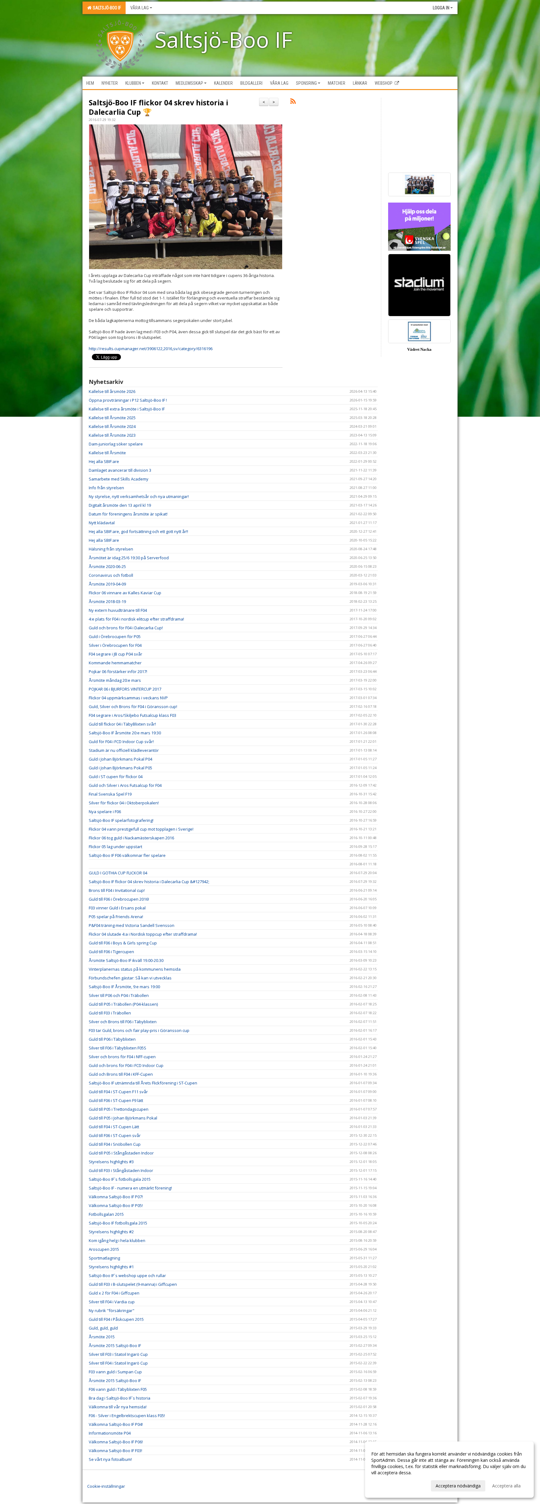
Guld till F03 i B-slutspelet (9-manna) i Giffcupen (133, 1284)
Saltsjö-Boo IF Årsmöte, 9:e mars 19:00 (124, 986)
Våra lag (139, 7)
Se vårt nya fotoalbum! (110, 1459)
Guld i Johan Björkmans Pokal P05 (120, 768)
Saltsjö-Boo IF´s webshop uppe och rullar (127, 1275)
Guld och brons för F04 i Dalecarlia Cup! (126, 628)
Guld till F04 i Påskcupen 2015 (116, 1319)
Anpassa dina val (388, 1485)
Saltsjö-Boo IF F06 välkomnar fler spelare (127, 855)
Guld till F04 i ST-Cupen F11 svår (118, 1091)
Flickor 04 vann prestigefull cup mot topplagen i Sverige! (141, 829)
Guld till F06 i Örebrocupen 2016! (119, 899)
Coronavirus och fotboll (111, 575)
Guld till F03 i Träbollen (110, 1013)
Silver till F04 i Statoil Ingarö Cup (118, 1363)
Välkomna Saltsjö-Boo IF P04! (116, 1424)
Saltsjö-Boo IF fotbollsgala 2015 (118, 1223)
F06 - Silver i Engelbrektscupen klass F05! (127, 1415)
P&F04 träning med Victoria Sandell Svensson (131, 925)
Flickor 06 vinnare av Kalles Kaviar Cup (125, 593)
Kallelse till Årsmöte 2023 (112, 435)
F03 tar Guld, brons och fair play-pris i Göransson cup (139, 1030)
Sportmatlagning (104, 1258)
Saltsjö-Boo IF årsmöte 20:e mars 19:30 (125, 733)
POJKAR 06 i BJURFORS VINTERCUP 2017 (125, 689)
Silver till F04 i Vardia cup (112, 1302)
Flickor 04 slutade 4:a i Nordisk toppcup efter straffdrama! (143, 934)
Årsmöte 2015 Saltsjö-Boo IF (115, 1345)
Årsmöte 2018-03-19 (107, 601)
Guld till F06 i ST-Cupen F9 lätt (116, 1100)
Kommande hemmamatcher (115, 663)
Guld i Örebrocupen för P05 (115, 636)
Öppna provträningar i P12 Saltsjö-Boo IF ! (128, 400)
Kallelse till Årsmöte (107, 452)
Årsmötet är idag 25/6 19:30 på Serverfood (129, 558)
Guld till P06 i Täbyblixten (112, 1039)
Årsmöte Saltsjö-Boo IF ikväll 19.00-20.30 (126, 960)
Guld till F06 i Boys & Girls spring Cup (123, 943)
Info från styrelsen (106, 487)
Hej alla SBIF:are (104, 461)
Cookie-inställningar (106, 1486)
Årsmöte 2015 (102, 1337)
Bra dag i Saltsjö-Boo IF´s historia (119, 1398)
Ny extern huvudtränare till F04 (118, 610)
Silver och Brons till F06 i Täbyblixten (123, 1021)
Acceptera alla (506, 1486)
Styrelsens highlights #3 (111, 1161)
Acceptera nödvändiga (458, 1486)
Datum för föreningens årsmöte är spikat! (128, 514)
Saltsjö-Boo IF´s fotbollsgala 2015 (120, 1179)
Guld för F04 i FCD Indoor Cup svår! (121, 741)
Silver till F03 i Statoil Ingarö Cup (118, 1354)
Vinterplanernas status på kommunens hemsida (135, 969)
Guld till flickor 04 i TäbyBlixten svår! (122, 724)
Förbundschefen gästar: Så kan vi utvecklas (130, 978)
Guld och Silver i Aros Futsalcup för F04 (125, 785)
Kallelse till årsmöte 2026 (112, 391)
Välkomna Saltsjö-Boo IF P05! (116, 1205)
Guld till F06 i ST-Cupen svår (115, 1135)
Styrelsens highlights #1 (111, 1267)
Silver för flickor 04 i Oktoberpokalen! (124, 803)
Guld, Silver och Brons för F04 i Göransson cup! (133, 706)
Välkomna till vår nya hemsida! (118, 1407)
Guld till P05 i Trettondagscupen (118, 1109)
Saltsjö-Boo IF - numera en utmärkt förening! (130, 1188)
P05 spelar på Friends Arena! (116, 916)
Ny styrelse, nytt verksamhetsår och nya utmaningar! (139, 496)
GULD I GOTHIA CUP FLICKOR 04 (118, 873)
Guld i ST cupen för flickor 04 (115, 776)
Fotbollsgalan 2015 (106, 1214)
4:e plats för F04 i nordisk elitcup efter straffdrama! (136, 619)
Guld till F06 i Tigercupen (111, 951)
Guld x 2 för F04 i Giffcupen (114, 1293)
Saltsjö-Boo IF (106, 7)
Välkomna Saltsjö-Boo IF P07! (116, 1197)
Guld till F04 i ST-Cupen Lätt (114, 1126)
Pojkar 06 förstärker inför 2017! (118, 671)
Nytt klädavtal (102, 523)
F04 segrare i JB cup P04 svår (115, 654)
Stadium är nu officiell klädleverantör (124, 750)
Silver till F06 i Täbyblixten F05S (117, 1048)
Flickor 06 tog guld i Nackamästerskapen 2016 (131, 838)
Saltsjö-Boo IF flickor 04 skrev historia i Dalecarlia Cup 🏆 (158, 107)
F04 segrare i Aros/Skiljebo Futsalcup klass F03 (132, 715)
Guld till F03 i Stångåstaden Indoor (121, 1170)
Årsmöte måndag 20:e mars (115, 680)
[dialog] (449, 1469)
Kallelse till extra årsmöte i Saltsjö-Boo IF (127, 409)
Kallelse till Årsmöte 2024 (112, 426)
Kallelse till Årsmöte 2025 (112, 417)
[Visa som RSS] (293, 102)
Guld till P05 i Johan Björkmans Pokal (123, 1118)
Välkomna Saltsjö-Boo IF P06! (116, 1442)
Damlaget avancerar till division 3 (120, 470)
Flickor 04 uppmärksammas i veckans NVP (128, 698)
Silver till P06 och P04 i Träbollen (119, 995)
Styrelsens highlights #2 (111, 1232)
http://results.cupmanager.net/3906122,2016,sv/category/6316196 (150, 348)
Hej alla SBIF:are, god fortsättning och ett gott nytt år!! (138, 531)
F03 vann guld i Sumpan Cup (115, 1372)
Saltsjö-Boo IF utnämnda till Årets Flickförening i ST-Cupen (143, 1083)
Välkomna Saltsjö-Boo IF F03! (115, 1450)
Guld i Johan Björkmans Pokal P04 (120, 759)
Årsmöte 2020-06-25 (107, 566)
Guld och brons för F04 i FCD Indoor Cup (126, 1065)
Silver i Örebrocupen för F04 (115, 645)
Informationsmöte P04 (110, 1433)
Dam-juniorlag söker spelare (116, 444)
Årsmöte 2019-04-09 (107, 584)
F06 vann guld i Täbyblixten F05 (118, 1389)
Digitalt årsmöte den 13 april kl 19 (120, 505)
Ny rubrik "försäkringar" (111, 1310)
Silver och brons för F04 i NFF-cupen (122, 1056)
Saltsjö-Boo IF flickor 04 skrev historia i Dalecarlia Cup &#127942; (149, 881)
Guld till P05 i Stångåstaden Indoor (121, 1153)
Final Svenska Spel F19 (110, 794)
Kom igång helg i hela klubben (117, 1240)
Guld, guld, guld (103, 1328)
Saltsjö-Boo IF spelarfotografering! (121, 820)
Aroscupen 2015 (104, 1249)
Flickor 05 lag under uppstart (115, 846)
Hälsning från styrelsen (111, 549)
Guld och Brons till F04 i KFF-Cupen (121, 1074)
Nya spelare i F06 (105, 811)
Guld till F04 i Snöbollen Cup (115, 1144)
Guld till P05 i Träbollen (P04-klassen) (123, 1004)
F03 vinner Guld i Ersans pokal (117, 908)
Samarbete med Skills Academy (118, 479)
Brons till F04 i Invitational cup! (117, 890)
